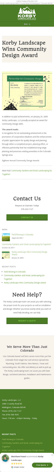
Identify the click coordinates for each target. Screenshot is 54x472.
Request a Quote (27, 320)
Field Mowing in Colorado (22, 234)
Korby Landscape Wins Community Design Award (29, 253)
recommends (27, 458)
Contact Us (27, 217)
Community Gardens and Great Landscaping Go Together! (26, 244)
